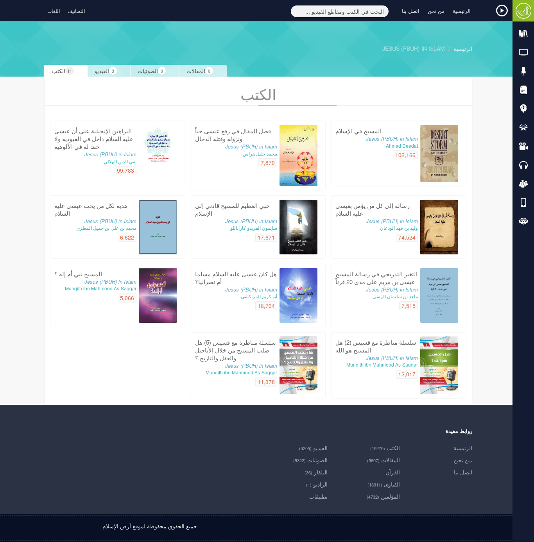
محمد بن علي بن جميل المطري (106, 227)
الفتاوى (383, 484)
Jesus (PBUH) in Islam (413, 48)
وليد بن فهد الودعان (399, 227)
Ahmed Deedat (402, 145)
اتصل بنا (410, 10)
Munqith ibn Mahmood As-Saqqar (100, 288)
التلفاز (316, 472)
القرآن (392, 472)
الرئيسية (462, 10)
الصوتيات (310, 460)
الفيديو (313, 448)
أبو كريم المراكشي (259, 296)
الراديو (317, 484)
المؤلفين (383, 496)
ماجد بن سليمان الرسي (395, 296)
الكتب (385, 448)
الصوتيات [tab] (150, 71)
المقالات (383, 460)
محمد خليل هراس (260, 153)
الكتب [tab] (62, 71)
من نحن (436, 10)
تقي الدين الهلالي (120, 161)
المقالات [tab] (198, 71)
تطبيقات (318, 496)
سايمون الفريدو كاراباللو (253, 227)
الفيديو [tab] (104, 71)
